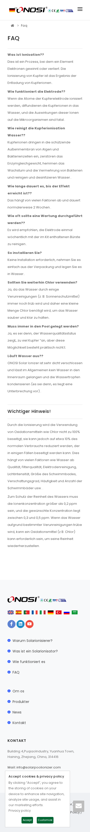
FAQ (16, 672)
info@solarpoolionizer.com (38, 767)
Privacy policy (19, 810)
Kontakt (19, 722)
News (17, 712)
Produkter (20, 701)
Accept (27, 820)
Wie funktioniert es (28, 661)
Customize (45, 820)
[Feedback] (79, 806)
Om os (18, 691)
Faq (24, 25)
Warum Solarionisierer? (32, 640)
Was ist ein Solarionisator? (35, 651)
